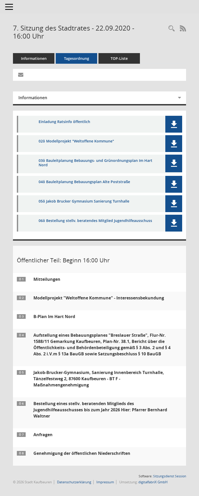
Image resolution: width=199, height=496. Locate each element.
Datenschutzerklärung (73, 482)
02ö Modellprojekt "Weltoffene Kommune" (76, 141)
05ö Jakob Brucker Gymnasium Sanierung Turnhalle (84, 201)
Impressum (105, 482)
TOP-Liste (119, 58)
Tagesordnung (76, 58)
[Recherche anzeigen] (171, 28)
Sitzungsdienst (169, 476)
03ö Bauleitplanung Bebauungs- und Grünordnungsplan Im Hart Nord (95, 163)
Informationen (34, 58)
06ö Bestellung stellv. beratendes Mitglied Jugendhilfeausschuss (95, 221)
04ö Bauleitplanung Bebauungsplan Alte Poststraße (84, 182)
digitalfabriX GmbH (153, 482)
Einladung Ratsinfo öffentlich (64, 122)
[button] (173, 124)
